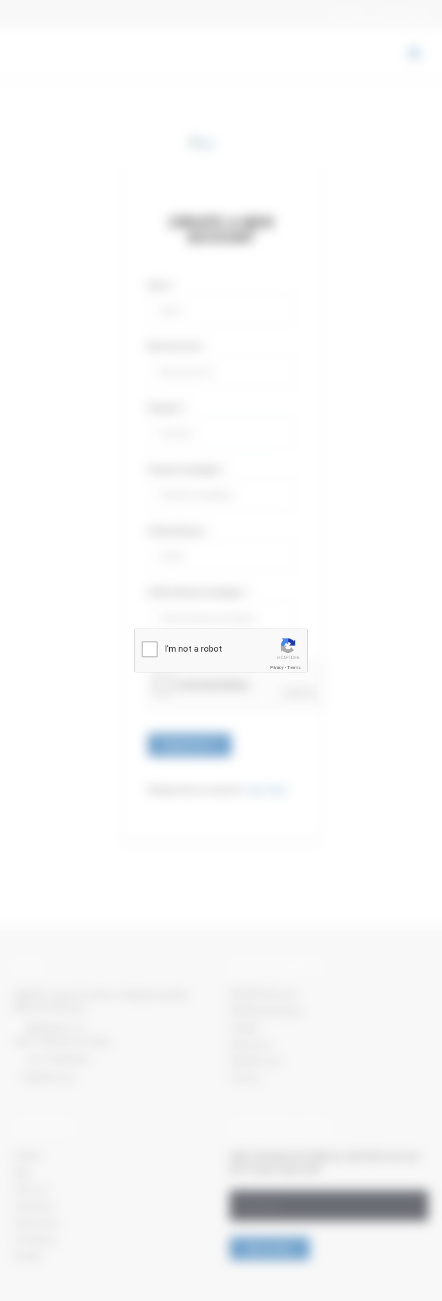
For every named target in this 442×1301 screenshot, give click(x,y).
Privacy (277, 667)
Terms (294, 667)
